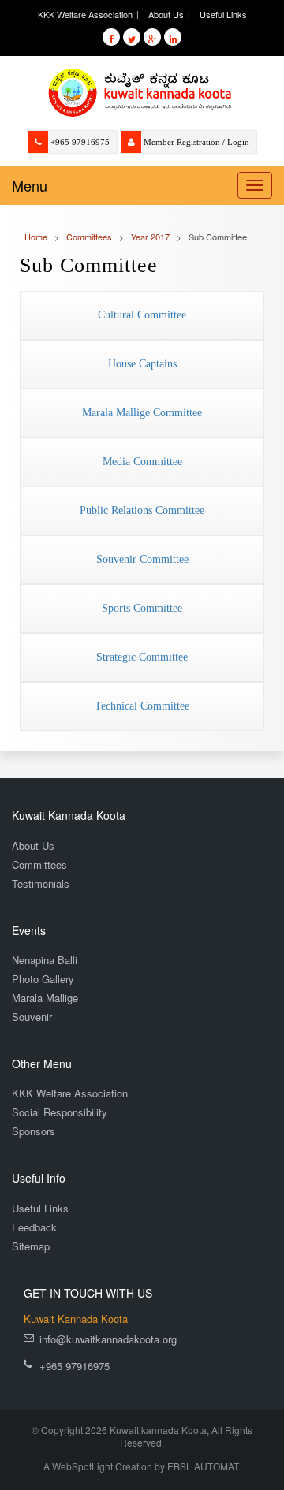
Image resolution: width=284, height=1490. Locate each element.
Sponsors (33, 1130)
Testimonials (40, 883)
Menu (29, 185)
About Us (166, 14)
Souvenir (32, 1016)
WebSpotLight (82, 1466)
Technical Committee (142, 706)
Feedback (34, 1227)
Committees (39, 864)
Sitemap (31, 1246)
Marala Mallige (45, 997)
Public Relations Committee (142, 510)
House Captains (142, 364)
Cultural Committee (142, 315)
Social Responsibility (59, 1111)
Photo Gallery (43, 978)
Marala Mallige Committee (142, 413)
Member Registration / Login (196, 142)
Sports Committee (142, 608)
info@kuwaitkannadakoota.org (108, 1339)
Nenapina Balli (44, 959)
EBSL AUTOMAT (202, 1466)
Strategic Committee (142, 657)
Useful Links (223, 14)
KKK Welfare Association (85, 14)
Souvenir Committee (142, 559)
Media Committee (142, 461)
